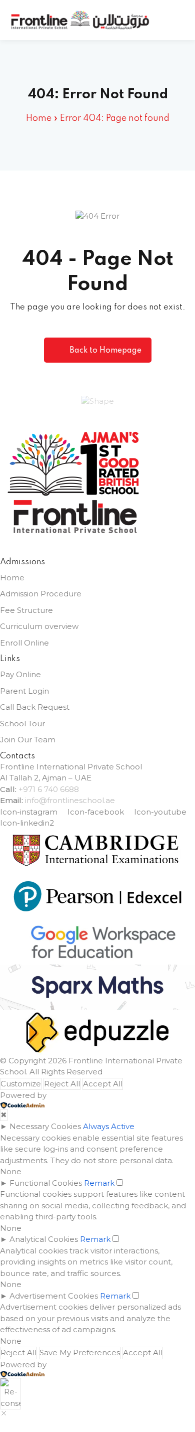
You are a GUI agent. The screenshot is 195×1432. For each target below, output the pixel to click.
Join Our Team (28, 739)
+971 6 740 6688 (48, 789)
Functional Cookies (46, 1183)
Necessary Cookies (45, 1126)
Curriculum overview (39, 626)
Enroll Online (24, 643)
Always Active (108, 1126)
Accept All (102, 1083)
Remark (99, 1183)
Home (39, 118)
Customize (20, 1083)
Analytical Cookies (44, 1239)
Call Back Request (35, 707)
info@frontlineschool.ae (70, 800)
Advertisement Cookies (54, 1296)
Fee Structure (26, 610)
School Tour (22, 723)
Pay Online (20, 674)
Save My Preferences (80, 1352)
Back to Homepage (106, 351)
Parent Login (24, 691)
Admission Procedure (41, 593)
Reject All (62, 1083)
